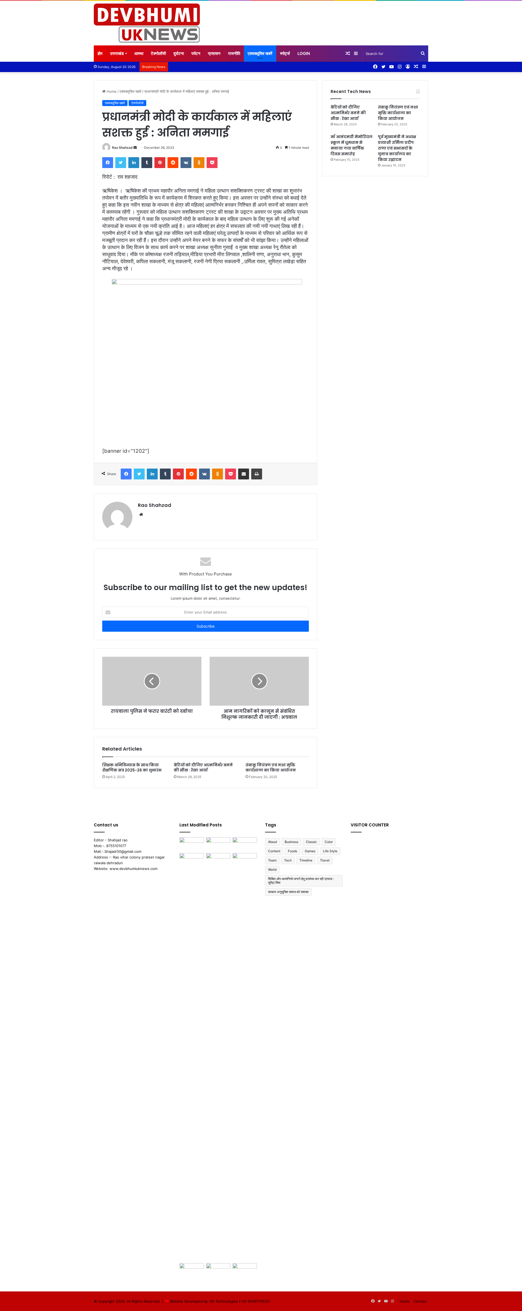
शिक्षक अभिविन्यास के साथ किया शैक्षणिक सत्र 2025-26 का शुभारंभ (131, 767)
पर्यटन (195, 53)
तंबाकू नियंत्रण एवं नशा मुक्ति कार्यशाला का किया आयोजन (271, 767)
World (272, 869)
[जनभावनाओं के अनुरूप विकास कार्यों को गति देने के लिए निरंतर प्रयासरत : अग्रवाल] (244, 1270)
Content (274, 851)
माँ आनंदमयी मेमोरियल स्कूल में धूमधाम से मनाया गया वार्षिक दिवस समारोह (351, 145)
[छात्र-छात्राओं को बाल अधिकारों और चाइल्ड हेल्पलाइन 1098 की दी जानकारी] (191, 1270)
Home (111, 91)
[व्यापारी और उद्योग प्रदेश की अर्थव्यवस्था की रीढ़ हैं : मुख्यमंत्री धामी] (218, 844)
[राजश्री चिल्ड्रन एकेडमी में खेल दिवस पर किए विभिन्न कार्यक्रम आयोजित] (191, 1057)
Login (303, 53)
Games (310, 851)
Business (291, 842)
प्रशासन (214, 53)
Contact (420, 1301)
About (272, 842)
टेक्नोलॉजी (158, 53)
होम (100, 53)
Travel (325, 860)
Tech (288, 860)
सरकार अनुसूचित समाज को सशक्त (288, 892)
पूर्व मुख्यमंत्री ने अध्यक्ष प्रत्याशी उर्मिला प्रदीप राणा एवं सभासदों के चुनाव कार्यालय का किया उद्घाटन (397, 148)
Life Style (330, 851)
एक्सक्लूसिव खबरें (260, 53)
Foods (292, 851)
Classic (311, 842)
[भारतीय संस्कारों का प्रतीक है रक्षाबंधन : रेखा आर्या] (218, 1270)
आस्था (138, 53)
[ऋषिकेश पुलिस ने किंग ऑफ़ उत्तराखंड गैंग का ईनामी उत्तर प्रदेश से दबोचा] (218, 860)
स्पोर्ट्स (285, 53)
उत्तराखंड (117, 53)
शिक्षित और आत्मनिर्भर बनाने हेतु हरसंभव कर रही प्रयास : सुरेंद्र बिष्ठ (301, 881)
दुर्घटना (178, 53)
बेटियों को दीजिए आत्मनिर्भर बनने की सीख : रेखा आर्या (203, 767)
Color (329, 842)
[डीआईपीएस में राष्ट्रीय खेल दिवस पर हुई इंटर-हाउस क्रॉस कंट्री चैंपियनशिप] (244, 860)
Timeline (305, 860)
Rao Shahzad (122, 147)
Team (272, 860)
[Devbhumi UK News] (147, 23)
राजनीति (234, 53)
